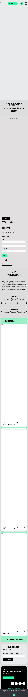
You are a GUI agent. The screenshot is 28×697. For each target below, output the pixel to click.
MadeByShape (11, 108)
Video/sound (23, 303)
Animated (6, 299)
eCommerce (5, 312)
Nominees (10, 688)
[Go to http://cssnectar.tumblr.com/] (23, 683)
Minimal (22, 299)
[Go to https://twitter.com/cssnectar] (12, 683)
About (22, 688)
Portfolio (13, 312)
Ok (14, 695)
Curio (4, 529)
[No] (26, 693)
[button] (21, 3)
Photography (5, 303)
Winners (17, 688)
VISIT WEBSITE (7, 264)
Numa (4, 633)
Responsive (14, 303)
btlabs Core (6, 424)
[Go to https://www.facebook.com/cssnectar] (16, 683)
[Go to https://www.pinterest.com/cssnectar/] (20, 683)
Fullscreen (14, 299)
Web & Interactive (22, 312)
